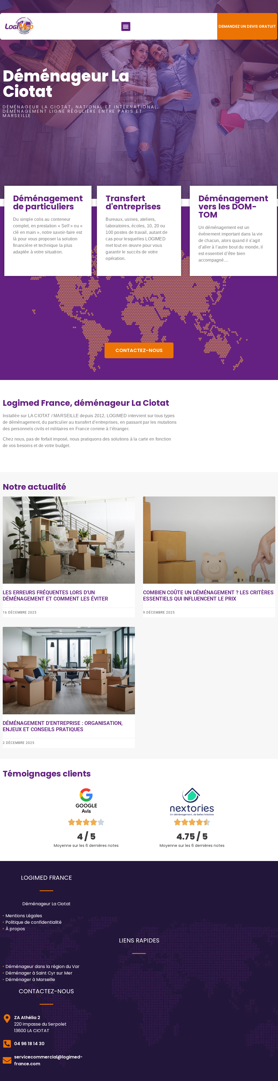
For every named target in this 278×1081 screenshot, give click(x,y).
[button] (125, 26)
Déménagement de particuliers (48, 202)
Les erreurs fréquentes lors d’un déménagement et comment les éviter (55, 595)
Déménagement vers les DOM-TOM (233, 207)
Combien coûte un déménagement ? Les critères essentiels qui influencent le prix (208, 595)
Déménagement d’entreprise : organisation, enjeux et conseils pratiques (62, 726)
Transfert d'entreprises (133, 202)
